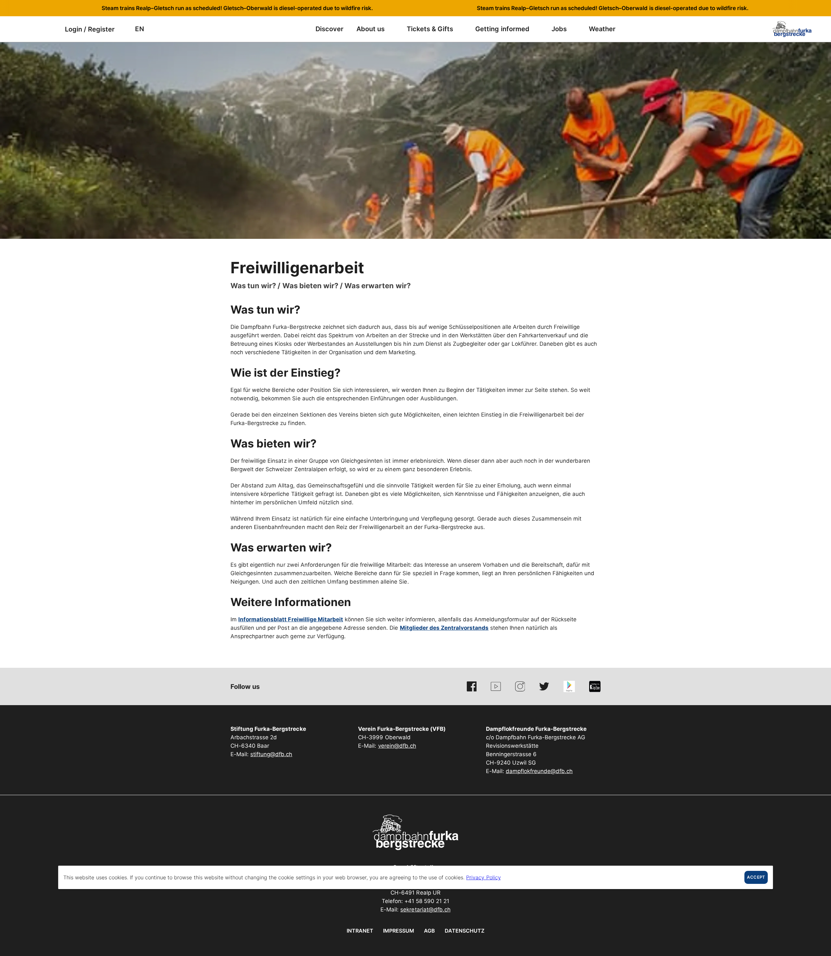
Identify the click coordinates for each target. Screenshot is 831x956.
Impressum (398, 930)
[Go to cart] (50, 29)
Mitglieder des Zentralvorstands (444, 628)
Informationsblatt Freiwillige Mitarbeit (290, 619)
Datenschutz (464, 930)
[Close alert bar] (805, 8)
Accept (756, 877)
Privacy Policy (483, 877)
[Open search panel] (34, 29)
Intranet (360, 930)
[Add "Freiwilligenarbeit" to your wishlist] (594, 264)
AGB (429, 930)
